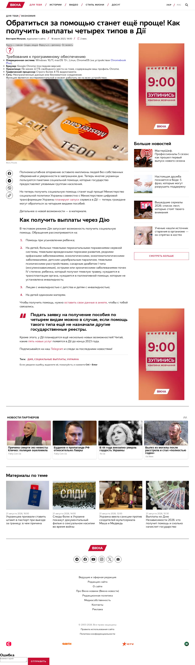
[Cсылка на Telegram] (77, 559)
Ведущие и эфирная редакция (97, 577)
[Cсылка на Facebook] (85, 559)
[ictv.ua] (128, 644)
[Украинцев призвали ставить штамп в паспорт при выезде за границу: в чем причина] (27, 495)
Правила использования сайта (97, 629)
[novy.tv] (186, 644)
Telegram (57, 349)
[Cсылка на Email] (118, 559)
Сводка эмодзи (31, 45)
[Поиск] (187, 5)
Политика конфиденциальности (97, 634)
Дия (30, 359)
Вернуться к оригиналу (50, 45)
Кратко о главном (14, 45)
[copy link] (9, 195)
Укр (169, 5)
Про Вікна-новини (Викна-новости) (97, 591)
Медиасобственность (97, 600)
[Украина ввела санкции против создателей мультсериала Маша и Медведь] (120, 495)
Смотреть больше (161, 256)
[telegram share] (9, 180)
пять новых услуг (40, 341)
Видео (73, 5)
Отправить (38, 661)
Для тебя (36, 5)
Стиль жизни (95, 5)
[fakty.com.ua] (66, 644)
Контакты (97, 604)
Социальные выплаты (50, 359)
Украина (73, 359)
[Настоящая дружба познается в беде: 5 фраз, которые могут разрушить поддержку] (143, 184)
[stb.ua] (8, 644)
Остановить (67, 45)
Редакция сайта (97, 581)
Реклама (97, 609)
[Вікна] (15, 5)
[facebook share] (9, 173)
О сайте (97, 586)
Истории (56, 5)
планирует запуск (67, 199)
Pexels (14, 163)
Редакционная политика (97, 595)
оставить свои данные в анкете (85, 302)
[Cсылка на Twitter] (109, 559)
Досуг (116, 5)
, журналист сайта (26, 38)
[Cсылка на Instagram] (101, 559)
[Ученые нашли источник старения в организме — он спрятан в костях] (143, 235)
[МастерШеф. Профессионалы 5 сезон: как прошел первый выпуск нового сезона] (143, 158)
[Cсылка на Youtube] (93, 559)
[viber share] (9, 188)
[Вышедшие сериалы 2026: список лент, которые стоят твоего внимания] (143, 210)
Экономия (28, 16)
